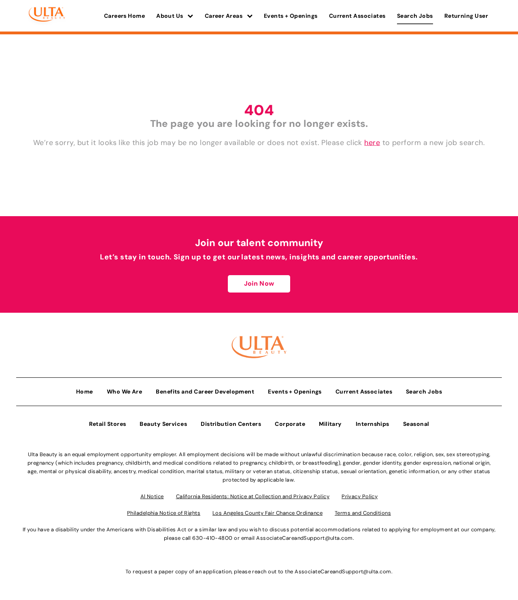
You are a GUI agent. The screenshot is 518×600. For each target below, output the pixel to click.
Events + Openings (291, 15)
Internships (372, 423)
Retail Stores (107, 423)
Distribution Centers (231, 423)
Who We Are (124, 391)
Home (84, 391)
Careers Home (124, 15)
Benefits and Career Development (205, 391)
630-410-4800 (212, 538)
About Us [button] (170, 15)
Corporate (290, 423)
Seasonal (416, 423)
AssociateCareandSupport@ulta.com (304, 538)
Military (330, 423)
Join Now (259, 283)
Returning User (466, 15)
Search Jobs (415, 15)
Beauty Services (163, 423)
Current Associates (357, 15)
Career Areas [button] (224, 15)
